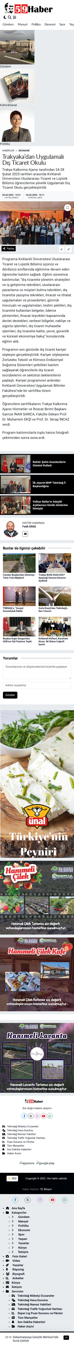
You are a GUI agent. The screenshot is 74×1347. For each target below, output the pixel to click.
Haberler (8, 150)
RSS (14, 1178)
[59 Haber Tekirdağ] (36, 8)
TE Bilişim (46, 1189)
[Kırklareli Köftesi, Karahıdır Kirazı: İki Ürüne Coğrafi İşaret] (55, 626)
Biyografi (18, 1274)
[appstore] (27, 1163)
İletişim (23, 1252)
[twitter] (28, 1200)
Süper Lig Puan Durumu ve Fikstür (40, 1313)
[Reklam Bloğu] (37, 784)
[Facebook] (24, 1116)
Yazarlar (23, 1243)
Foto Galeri (19, 1256)
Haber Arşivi (14, 1153)
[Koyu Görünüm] (5, 17)
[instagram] (40, 1200)
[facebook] (15, 1200)
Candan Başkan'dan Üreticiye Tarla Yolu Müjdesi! (19, 576)
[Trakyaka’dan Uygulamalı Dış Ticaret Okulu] (37, 223)
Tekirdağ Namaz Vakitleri (21, 1134)
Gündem (8, 24)
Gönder (10, 695)
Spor (62, 24)
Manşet (22, 24)
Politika (35, 24)
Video (16, 1260)
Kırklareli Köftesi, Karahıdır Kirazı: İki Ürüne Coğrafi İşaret (53, 641)
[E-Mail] (25, 534)
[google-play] (45, 1163)
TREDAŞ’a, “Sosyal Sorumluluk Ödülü (13, 609)
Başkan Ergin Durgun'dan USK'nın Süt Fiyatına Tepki (17, 640)
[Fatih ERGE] (11, 528)
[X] (31, 1116)
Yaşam (22, 1239)
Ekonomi (50, 24)
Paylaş (10, 248)
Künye (22, 1247)
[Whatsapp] (50, 1116)
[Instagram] (37, 1116)
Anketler (18, 1278)
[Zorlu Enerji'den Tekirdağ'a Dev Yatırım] (55, 596)
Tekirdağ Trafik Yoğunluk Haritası (26, 1137)
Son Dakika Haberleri (19, 1149)
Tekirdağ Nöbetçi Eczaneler (23, 1126)
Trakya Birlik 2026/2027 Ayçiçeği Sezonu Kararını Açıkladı (52, 577)
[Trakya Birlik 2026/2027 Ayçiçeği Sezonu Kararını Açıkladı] (55, 562)
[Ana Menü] (14, 17)
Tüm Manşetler (15, 1145)
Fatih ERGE (29, 526)
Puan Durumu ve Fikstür (20, 1141)
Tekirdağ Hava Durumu (20, 1130)
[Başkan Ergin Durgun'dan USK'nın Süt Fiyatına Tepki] (19, 626)
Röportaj (18, 1269)
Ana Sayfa (18, 1208)
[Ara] (10, 17)
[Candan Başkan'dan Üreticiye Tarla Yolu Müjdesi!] (19, 562)
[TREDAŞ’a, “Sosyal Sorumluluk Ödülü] (19, 596)
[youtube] (52, 1200)
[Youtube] (43, 1116)
